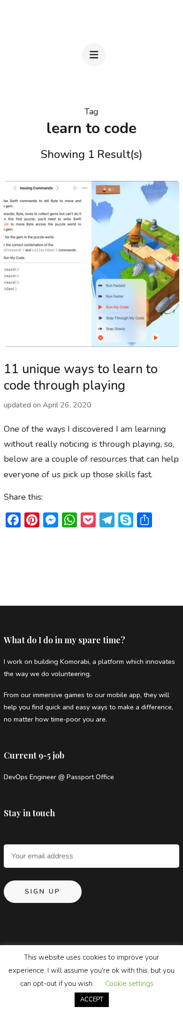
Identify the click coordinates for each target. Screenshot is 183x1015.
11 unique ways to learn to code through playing (81, 377)
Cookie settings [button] (129, 983)
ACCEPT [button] (91, 999)
